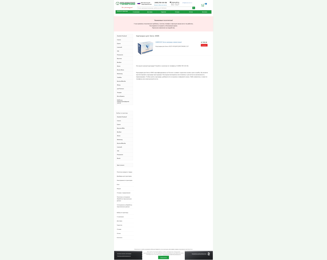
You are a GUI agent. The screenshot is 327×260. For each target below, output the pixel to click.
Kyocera (119, 58)
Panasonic (120, 54)
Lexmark (119, 47)
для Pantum (120, 88)
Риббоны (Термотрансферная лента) (123, 101)
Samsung (119, 73)
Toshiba (119, 77)
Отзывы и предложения (123, 193)
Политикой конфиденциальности (172, 254)
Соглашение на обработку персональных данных (124, 206)
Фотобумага (120, 96)
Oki (118, 51)
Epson (119, 43)
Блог (118, 184)
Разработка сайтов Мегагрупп (199, 253)
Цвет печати (120, 165)
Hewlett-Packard (122, 36)
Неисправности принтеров (124, 180)
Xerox (118, 66)
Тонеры (119, 92)
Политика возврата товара (124, 172)
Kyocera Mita (121, 128)
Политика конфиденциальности (124, 256)
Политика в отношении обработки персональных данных (124, 198)
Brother (119, 62)
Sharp (118, 85)
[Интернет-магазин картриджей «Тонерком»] (125, 3)
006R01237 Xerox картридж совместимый (168, 42)
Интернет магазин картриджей (124, 253)
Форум (119, 188)
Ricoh (118, 158)
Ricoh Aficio (120, 70)
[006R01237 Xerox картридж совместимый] (145, 48)
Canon (119, 39)
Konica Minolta (121, 81)
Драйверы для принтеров (124, 176)
